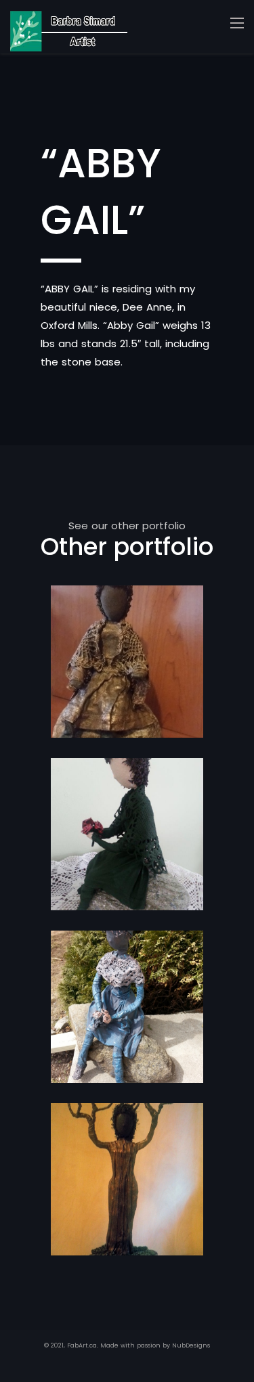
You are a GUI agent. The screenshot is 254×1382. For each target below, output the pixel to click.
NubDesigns (191, 1345)
